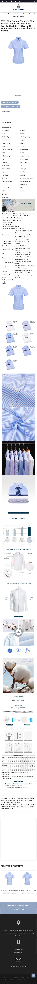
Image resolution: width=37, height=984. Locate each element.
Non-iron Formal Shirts (25, 14)
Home (3, 14)
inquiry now (19, 909)
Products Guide (10, 980)
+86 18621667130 (12, 106)
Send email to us (11, 102)
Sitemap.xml (28, 980)
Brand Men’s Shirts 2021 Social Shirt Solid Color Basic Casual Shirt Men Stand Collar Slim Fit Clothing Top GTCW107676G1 (18, 806)
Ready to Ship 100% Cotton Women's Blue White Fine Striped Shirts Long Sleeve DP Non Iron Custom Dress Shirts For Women (17, 800)
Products (11, 14)
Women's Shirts (18, 16)
